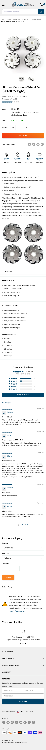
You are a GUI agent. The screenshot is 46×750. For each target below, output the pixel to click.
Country (5, 543)
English (28, 711)
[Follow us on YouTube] (20, 722)
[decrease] (13, 127)
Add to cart (23, 135)
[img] (7, 409)
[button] (7, 102)
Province (5, 553)
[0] (42, 4)
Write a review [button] (23, 395)
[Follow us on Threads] (33, 722)
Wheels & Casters (36, 19)
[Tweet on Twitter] (38, 144)
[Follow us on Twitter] (8, 722)
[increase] (26, 127)
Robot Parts (16, 19)
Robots (9, 19)
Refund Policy (7, 587)
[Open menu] (3, 5)
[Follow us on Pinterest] (16, 722)
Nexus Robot (7, 96)
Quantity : (5, 127)
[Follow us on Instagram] (12, 722)
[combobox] (20, 11)
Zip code (5, 563)
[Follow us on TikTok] (25, 722)
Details (6, 162)
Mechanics (25, 19)
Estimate (8, 577)
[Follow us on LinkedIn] (29, 722)
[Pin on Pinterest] (33, 144)
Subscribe (23, 701)
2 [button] (22, 525)
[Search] (41, 11)
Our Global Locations (8, 711)
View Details (17, 162)
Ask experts (28, 162)
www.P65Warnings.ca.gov (18, 611)
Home (2, 19)
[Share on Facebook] (29, 144)
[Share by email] (42, 144)
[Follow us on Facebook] (3, 722)
